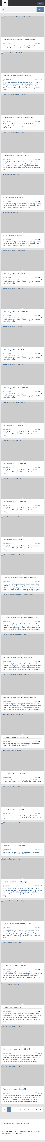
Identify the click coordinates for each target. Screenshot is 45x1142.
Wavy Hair (36, 590)
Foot (17, 744)
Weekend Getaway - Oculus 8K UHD (16, 1049)
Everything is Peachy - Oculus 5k (15, 387)
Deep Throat (13, 892)
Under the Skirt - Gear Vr (12, 235)
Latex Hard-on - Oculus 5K (13, 1007)
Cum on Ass (38, 890)
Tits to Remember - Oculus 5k (14, 501)
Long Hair (26, 86)
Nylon (28, 588)
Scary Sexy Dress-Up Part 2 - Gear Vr (17, 155)
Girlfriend (18, 1059)
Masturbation (33, 86)
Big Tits (7, 82)
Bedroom (7, 584)
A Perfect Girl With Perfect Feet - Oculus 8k (19, 697)
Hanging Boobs (29, 84)
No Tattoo (15, 46)
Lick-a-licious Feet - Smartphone (15, 737)
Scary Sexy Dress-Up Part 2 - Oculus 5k (18, 117)
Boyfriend (32, 1055)
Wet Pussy (17, 207)
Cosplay (27, 82)
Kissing (5, 86)
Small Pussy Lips (22, 434)
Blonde (11, 82)
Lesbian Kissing (12, 86)
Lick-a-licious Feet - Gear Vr (13, 809)
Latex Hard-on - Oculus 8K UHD (15, 965)
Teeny (24, 590)
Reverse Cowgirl (24, 46)
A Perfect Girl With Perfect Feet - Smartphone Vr (21, 617)
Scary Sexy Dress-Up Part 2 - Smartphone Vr (20, 39)
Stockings (13, 590)
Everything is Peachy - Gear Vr (14, 349)
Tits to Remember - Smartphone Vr (16, 425)
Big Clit (7, 888)
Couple (22, 890)
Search (40, 9)
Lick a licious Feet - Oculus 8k (14, 773)
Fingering (13, 744)
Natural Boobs (7, 46)
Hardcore (38, 84)
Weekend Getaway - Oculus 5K (14, 1089)
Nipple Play (21, 206)
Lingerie (20, 86)
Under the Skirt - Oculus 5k (13, 197)
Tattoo (5, 48)
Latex (38, 894)
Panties (33, 206)
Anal (6, 1055)
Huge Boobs (24, 280)
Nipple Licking (28, 1061)
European (6, 894)
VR (3, 82)
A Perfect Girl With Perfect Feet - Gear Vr (18, 657)
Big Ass (7, 280)
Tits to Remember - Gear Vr (13, 539)
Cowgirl (33, 82)
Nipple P (35, 1061)
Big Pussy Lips (9, 204)
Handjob (21, 84)
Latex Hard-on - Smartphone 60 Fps (17, 923)
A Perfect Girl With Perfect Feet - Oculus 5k (19, 577)
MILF (15, 206)
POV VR (38, 1057)
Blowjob (16, 82)
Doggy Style (29, 892)
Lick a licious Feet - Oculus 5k (14, 846)
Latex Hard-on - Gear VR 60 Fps (15, 882)
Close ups (32, 584)
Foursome (8, 84)
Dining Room (21, 892)
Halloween (15, 84)
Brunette (22, 82)
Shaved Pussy (33, 46)
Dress (28, 1057)
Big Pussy (12, 888)
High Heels (8, 586)
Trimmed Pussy (19, 48)
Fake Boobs (28, 204)
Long (4, 896)
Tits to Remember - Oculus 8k (14, 463)
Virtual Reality (29, 48)
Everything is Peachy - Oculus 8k (15, 311)
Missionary (6, 88)
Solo (8, 590)
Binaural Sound (34, 888)
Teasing (18, 590)
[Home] (23, 3)
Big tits (22, 584)
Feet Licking (6, 744)
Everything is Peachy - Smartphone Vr (17, 273)
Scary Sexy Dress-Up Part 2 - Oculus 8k (18, 76)
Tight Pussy (10, 48)
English (35, 892)
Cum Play (5, 892)
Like (40, 44)
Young (32, 890)
